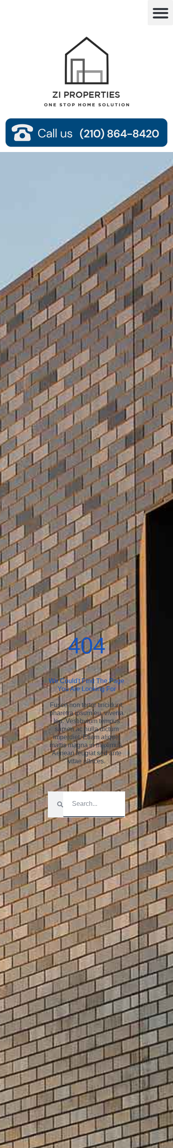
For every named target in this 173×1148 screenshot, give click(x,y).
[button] (160, 12)
